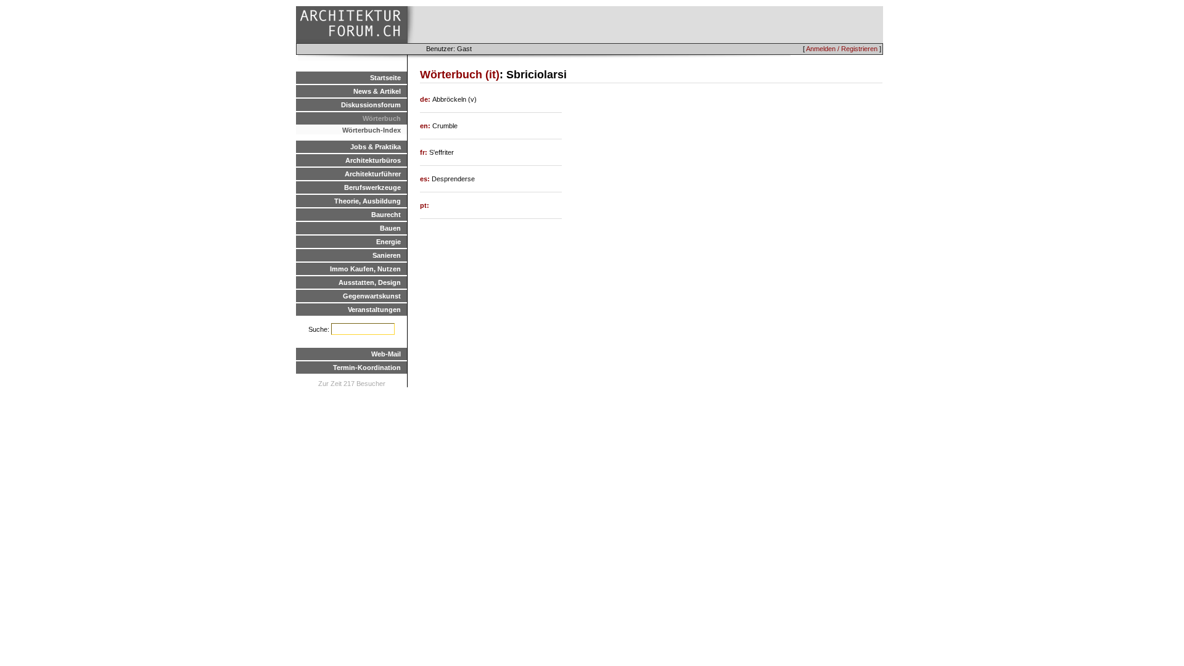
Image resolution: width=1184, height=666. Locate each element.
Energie (388, 241)
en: (426, 126)
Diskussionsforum (371, 105)
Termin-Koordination (367, 367)
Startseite (385, 77)
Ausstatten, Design (370, 282)
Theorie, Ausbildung (367, 201)
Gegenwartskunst (372, 296)
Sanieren (386, 255)
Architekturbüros (373, 160)
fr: (424, 152)
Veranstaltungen (374, 309)
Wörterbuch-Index (371, 130)
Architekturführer (373, 174)
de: (426, 99)
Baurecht (386, 214)
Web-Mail (386, 354)
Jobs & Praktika (375, 146)
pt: (424, 205)
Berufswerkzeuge (372, 187)
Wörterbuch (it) (460, 74)
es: (426, 179)
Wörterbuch (382, 118)
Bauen (390, 228)
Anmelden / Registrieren (842, 48)
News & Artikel (377, 91)
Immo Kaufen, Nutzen (365, 269)
